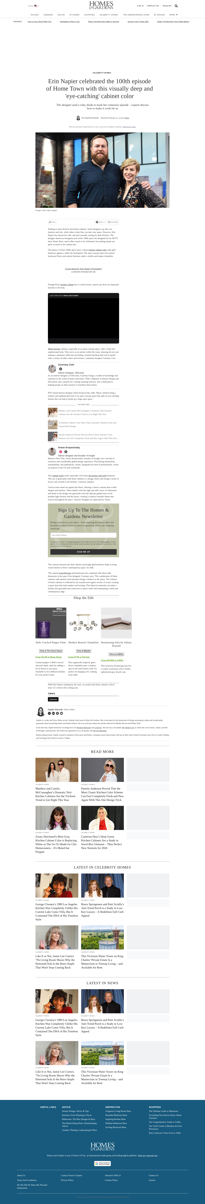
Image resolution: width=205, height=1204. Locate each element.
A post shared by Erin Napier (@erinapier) (83, 269)
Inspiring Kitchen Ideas (115, 1119)
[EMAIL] (62, 713)
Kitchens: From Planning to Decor (77, 1115)
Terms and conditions (27, 1180)
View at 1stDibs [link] (116, 654)
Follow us (102, 222)
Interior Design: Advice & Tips (75, 1111)
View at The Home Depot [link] (51, 651)
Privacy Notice (106, 542)
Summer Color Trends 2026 (138, 22)
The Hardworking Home (136, 15)
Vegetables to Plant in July (70, 22)
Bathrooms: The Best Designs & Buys (78, 1119)
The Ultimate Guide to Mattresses (163, 1111)
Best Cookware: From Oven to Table (165, 1133)
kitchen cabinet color (98, 250)
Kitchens (75, 15)
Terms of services (73, 542)
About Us (21, 1175)
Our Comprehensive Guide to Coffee (165, 1122)
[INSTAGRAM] (60, 451)
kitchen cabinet (67, 284)
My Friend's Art (128, 728)
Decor (61, 15)
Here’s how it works (129, 127)
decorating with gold (97, 475)
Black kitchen (54, 349)
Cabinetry (53, 699)
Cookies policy (111, 1180)
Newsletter (114, 222)
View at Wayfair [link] (83, 651)
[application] (83, 318)
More (173, 15)
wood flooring (65, 573)
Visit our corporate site (147, 1155)
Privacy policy (67, 1180)
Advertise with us (113, 1175)
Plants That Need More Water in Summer (103, 22)
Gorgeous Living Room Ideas (118, 1111)
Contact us (153, 1175)
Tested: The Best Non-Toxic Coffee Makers (173, 22)
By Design (159, 15)
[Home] (27, 15)
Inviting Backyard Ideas (115, 1127)
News (127, 118)
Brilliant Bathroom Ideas (116, 1123)
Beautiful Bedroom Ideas (116, 1115)
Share (54, 222)
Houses (35, 15)
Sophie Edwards (91, 118)
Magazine (167, 6)
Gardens (48, 15)
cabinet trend (57, 475)
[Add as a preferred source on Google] (102, 1163)
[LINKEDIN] (54, 713)
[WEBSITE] (60, 369)
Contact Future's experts (71, 1175)
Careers (152, 1180)
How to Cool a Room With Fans (39, 22)
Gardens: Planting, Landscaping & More (79, 1130)
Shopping (89, 15)
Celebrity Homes (109, 15)
